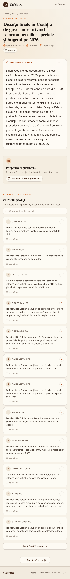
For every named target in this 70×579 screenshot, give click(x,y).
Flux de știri (44, 572)
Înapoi (62, 4)
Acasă (6, 13)
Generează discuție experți (26, 178)
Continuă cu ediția (37, 560)
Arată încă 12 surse (33, 546)
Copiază (11, 50)
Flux (14, 13)
